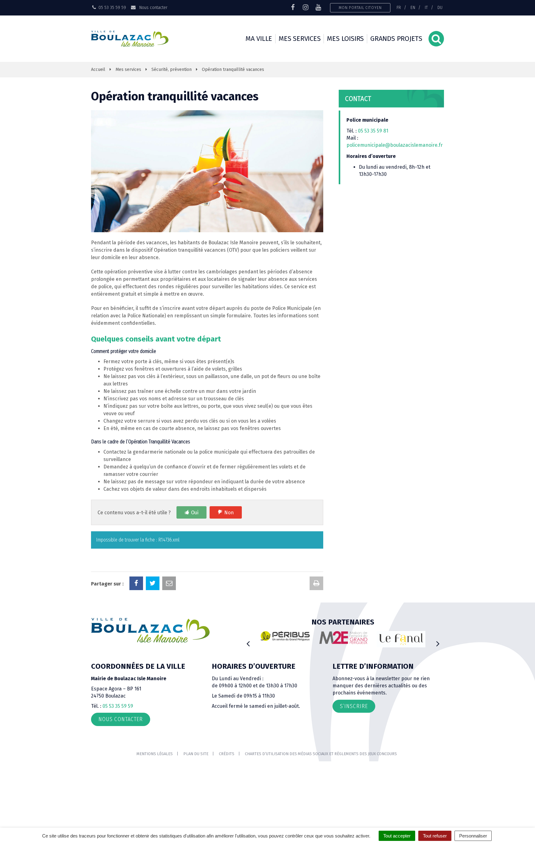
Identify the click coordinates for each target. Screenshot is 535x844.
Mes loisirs (345, 38)
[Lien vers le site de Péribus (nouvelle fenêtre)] (285, 636)
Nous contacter (152, 7)
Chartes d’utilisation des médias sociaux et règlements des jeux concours (321, 753)
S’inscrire (354, 706)
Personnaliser (473, 835)
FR (399, 7)
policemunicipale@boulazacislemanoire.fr (395, 145)
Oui (194, 513)
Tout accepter (397, 835)
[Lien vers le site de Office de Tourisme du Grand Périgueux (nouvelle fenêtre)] (401, 639)
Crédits (226, 753)
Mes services (299, 38)
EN (413, 7)
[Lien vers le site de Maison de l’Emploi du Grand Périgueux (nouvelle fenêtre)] (343, 637)
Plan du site (195, 753)
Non (229, 513)
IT (426, 7)
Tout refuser (435, 835)
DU (439, 7)
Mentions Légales (155, 753)
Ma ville (259, 38)
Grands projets (396, 38)
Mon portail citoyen (360, 7)
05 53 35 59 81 (373, 131)
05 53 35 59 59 (117, 706)
